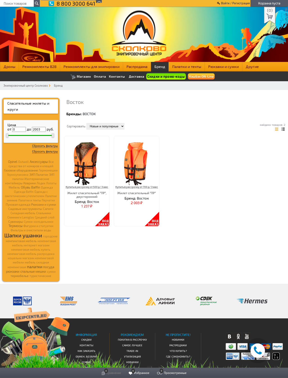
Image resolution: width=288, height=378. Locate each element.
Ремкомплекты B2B (39, 66)
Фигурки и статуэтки (38, 226)
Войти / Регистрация (235, 3)
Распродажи (178, 345)
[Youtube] (247, 336)
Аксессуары (39, 162)
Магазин (83, 76)
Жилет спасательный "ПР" (136, 193)
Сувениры (15, 221)
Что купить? (178, 350)
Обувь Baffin (30, 187)
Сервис (86, 362)
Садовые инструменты (25, 209)
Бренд (159, 66)
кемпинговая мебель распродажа (30, 254)
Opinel (12, 162)
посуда (48, 267)
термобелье (20, 276)
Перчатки (48, 200)
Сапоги (48, 209)
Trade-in (132, 350)
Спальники (43, 213)
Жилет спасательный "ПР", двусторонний (86, 194)
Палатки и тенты (186, 66)
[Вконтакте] (229, 336)
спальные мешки (33, 271)
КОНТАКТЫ (86, 345)
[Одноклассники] (238, 336)
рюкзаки (12, 271)
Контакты (117, 76)
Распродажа (136, 66)
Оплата (100, 76)
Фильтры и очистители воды (31, 230)
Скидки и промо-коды (166, 76)
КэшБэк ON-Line (201, 76)
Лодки (41, 183)
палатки (34, 266)
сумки (51, 271)
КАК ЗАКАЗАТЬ (86, 350)
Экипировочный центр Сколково (25, 85)
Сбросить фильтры (45, 146)
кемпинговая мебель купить (30, 249)
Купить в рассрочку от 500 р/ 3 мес (87, 186)
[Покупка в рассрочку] (276, 358)
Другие (252, 66)
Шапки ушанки (23, 235)
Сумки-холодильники (38, 221)
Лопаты (51, 183)
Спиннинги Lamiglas (20, 217)
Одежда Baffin (24, 192)
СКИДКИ (86, 339)
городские (50, 236)
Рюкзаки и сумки (223, 66)
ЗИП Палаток (38, 174)
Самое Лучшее (132, 345)
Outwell (23, 162)
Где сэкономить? (178, 356)
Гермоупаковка (17, 174)
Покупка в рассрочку (132, 339)
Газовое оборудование (21, 170)
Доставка (136, 76)
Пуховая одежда (18, 204)
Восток (89, 114)
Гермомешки (48, 170)
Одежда (47, 187)
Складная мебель (23, 213)
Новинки (132, 362)
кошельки (15, 258)
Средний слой (44, 217)
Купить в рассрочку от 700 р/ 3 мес (136, 186)
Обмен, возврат (86, 356)
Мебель (14, 187)
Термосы (15, 225)
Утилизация (132, 356)
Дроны (9, 66)
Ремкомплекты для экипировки (91, 66)
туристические (40, 276)
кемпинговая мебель (21, 241)
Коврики (29, 183)
